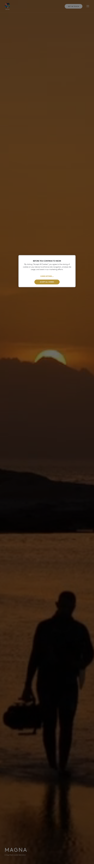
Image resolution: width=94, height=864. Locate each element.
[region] (47, 271)
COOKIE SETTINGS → (47, 276)
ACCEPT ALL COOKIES (47, 282)
